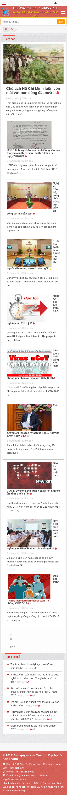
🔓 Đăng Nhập (59, 3)
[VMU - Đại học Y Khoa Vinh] (5, 12)
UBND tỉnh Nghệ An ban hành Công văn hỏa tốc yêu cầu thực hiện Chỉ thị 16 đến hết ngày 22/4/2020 (33, 153)
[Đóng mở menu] (3, 3)
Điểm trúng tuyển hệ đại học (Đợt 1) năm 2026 (33, 727)
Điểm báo (27, 98)
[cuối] (13, 646)
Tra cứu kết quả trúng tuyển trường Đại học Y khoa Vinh (34, 703)
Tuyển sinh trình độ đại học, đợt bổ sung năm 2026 (32, 666)
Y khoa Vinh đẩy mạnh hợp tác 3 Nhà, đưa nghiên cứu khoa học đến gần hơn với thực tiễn (34, 678)
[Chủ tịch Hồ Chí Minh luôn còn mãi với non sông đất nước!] (33, 64)
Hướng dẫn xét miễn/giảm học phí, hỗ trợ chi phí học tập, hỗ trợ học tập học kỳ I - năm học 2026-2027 (33, 715)
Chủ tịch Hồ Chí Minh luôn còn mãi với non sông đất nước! (33, 90)
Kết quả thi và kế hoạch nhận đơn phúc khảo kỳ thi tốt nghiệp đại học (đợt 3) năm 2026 (33, 692)
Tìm (61, 21)
